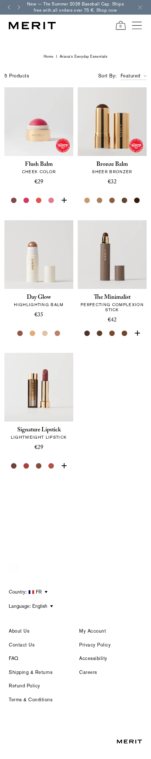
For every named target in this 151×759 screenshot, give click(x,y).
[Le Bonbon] (26, 200)
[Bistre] (87, 333)
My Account (92, 631)
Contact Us (21, 645)
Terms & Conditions (30, 699)
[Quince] (87, 200)
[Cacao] (112, 333)
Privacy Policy (95, 645)
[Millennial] (64, 466)
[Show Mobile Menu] (137, 25)
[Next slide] (19, 7)
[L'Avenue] (26, 466)
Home (49, 56)
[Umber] (100, 333)
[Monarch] (137, 200)
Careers (88, 672)
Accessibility (93, 658)
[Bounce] (57, 333)
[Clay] (100, 200)
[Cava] (45, 333)
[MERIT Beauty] (32, 25)
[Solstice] (20, 333)
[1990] (39, 466)
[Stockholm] (51, 200)
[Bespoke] (14, 200)
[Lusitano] (39, 200)
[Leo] (125, 200)
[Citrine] (33, 333)
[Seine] (112, 200)
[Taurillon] (137, 333)
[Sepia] (125, 333)
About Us (19, 631)
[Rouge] (64, 200)
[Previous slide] (8, 7)
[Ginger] (51, 466)
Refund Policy (24, 686)
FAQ (14, 658)
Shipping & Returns (30, 672)
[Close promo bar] (140, 7)
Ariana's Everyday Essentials (83, 56)
